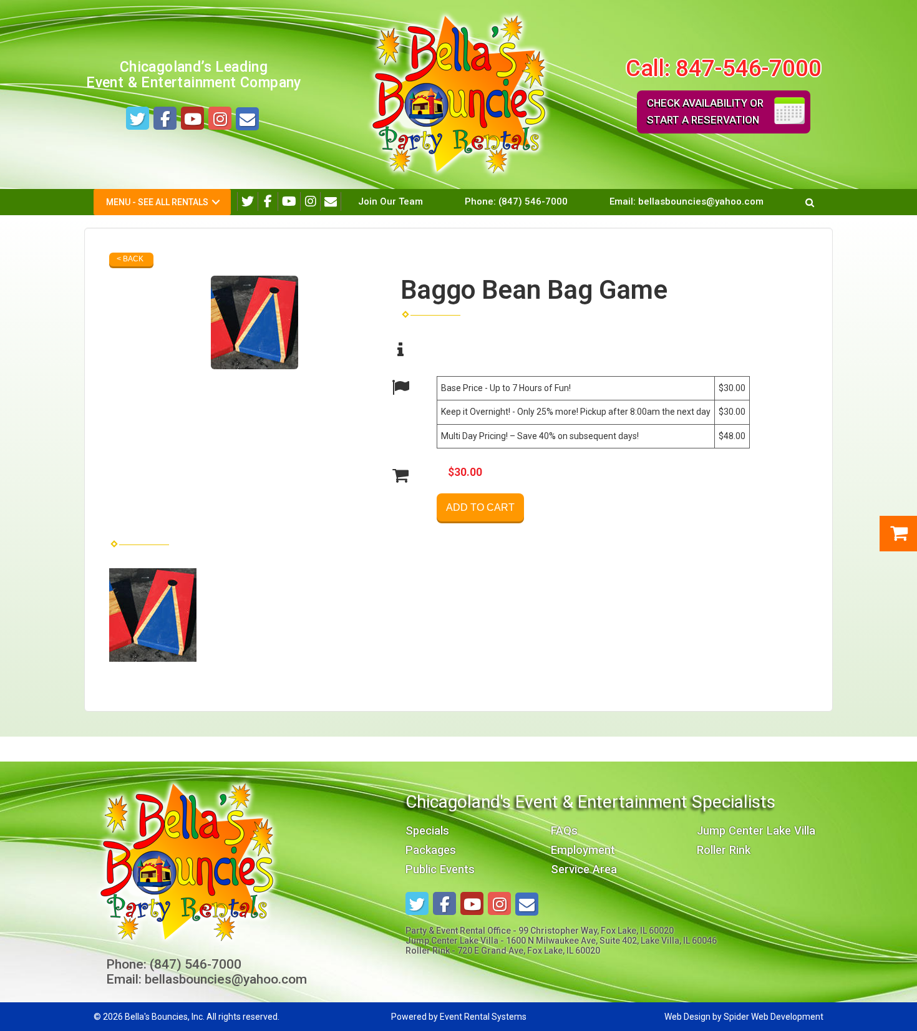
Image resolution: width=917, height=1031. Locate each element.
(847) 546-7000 (533, 201)
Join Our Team (390, 201)
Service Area (584, 869)
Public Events (440, 869)
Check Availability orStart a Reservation (705, 111)
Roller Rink (723, 849)
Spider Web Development (773, 1017)
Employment (583, 849)
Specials (427, 830)
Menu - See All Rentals (157, 202)
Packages (430, 849)
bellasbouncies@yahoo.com (701, 201)
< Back (130, 258)
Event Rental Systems (483, 1017)
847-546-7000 (749, 68)
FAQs (564, 830)
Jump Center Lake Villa (756, 830)
